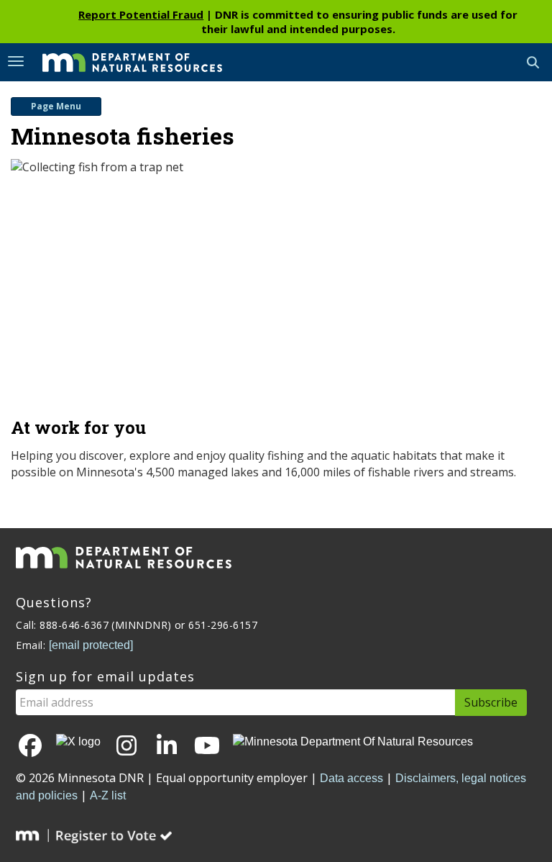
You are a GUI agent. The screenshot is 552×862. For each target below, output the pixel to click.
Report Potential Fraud (140, 14)
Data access (351, 778)
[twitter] (78, 742)
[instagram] (126, 746)
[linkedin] (166, 746)
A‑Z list (108, 795)
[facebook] (30, 746)
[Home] (121, 61)
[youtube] (207, 746)
